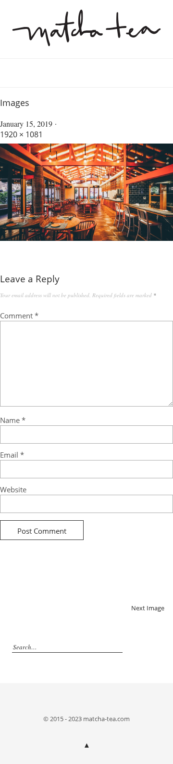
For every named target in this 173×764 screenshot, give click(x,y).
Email (12, 455)
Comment (19, 315)
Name (12, 420)
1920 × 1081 (21, 134)
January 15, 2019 (26, 124)
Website (13, 489)
